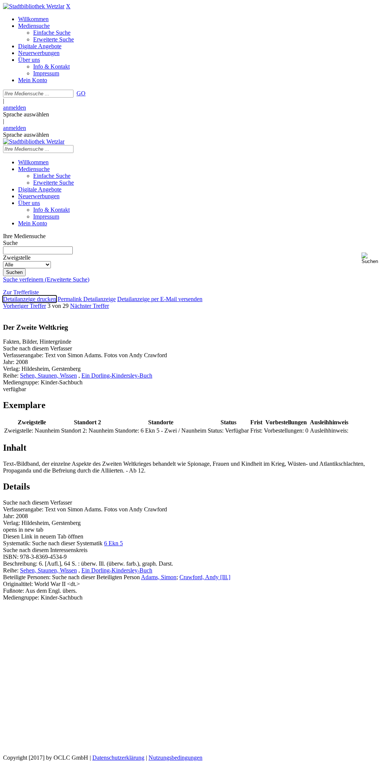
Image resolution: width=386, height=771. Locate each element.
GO (81, 93)
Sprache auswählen (26, 114)
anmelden (14, 107)
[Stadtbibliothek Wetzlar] (33, 6)
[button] (372, 258)
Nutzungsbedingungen (175, 757)
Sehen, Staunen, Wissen (48, 375)
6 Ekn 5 (113, 543)
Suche (10, 243)
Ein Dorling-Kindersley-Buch (116, 375)
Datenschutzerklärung (118, 757)
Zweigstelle (17, 257)
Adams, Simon (158, 577)
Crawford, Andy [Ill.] (204, 577)
